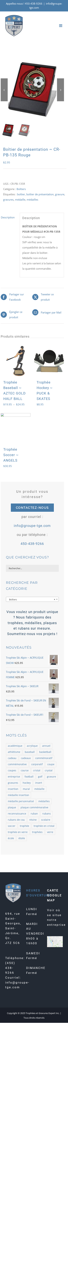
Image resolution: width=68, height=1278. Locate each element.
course (25, 770)
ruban (34, 813)
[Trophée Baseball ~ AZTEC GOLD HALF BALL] (16, 361)
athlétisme (14, 752)
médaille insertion (18, 795)
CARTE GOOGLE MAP (54, 895)
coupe (50, 764)
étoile (21, 838)
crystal (48, 770)
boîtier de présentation (40, 194)
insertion (13, 789)
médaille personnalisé (21, 801)
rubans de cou (16, 819)
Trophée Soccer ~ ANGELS (11, 454)
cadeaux (26, 758)
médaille (20, 199)
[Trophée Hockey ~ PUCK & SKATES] (49, 361)
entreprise (14, 776)
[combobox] (32, 599)
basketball (45, 752)
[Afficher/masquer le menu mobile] (61, 25)
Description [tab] (8, 217)
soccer (11, 826)
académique (15, 745)
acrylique (32, 745)
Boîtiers (21, 189)
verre (50, 832)
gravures (8, 199)
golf (40, 776)
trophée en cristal (44, 826)
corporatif (37, 764)
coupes (12, 770)
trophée (24, 826)
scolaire (45, 819)
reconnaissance (17, 813)
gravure (59, 194)
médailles (32, 199)
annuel (46, 745)
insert (38, 782)
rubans (46, 813)
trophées (37, 832)
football (29, 776)
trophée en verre (18, 832)
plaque (12, 807)
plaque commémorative (34, 807)
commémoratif (43, 758)
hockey (27, 782)
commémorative (17, 764)
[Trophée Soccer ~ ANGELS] (16, 428)
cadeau (12, 758)
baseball (30, 752)
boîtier (21, 194)
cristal (36, 770)
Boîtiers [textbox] (31, 599)
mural (26, 789)
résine (33, 819)
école (11, 838)
